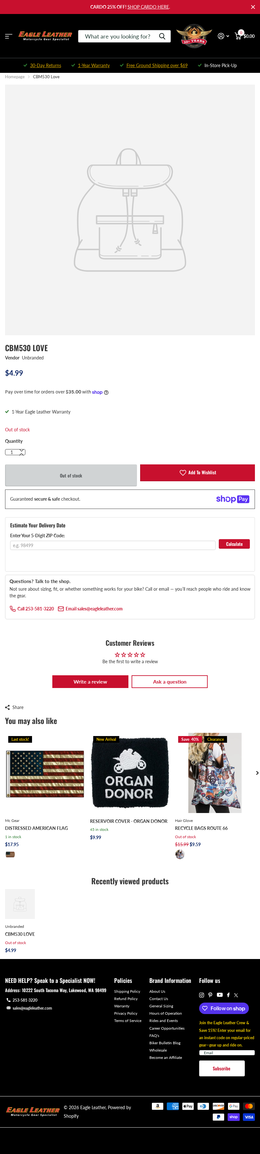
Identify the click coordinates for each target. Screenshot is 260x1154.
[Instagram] (201, 995)
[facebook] (228, 995)
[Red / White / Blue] (10, 854)
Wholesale (158, 1050)
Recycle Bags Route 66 (201, 828)
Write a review (90, 681)
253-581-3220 (25, 1000)
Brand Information (170, 980)
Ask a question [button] (169, 681)
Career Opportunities (167, 1028)
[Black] (180, 854)
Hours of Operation (165, 1013)
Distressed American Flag (36, 828)
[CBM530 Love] (20, 904)
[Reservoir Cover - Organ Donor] (130, 773)
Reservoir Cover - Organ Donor (128, 821)
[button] (21, 454)
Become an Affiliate (165, 1057)
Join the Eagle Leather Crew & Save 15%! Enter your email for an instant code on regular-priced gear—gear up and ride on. (226, 1033)
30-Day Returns (45, 65)
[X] (236, 995)
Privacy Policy (125, 1013)
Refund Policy (126, 998)
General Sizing (161, 1006)
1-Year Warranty (94, 65)
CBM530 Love (20, 934)
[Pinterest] (210, 995)
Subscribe (222, 1068)
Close (253, 7)
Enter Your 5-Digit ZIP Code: (37, 535)
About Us (157, 991)
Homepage (15, 76)
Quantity (14, 441)
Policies (123, 980)
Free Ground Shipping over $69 (157, 65)
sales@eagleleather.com (32, 1008)
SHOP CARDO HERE (148, 7)
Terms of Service (127, 1020)
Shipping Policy (127, 991)
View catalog (8, 36)
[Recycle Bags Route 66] (215, 773)
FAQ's (154, 1035)
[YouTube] (220, 995)
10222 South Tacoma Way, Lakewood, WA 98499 (64, 990)
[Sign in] (223, 36)
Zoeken (162, 36)
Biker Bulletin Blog (164, 1042)
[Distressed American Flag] (45, 773)
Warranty (121, 1006)
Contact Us (158, 998)
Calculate (234, 543)
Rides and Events (163, 1020)
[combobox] (124, 36)
